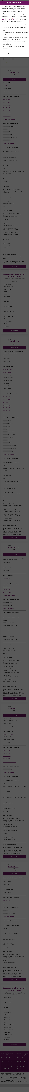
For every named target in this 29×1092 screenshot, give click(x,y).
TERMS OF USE (15, 19)
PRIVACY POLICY (6, 19)
